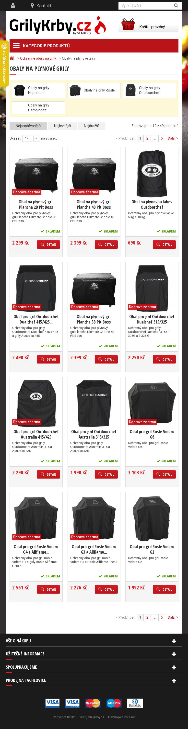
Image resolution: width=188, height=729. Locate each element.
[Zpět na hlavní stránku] (12, 58)
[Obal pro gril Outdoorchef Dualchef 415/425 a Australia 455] (36, 288)
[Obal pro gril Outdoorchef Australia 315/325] (94, 403)
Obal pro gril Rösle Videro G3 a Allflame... (94, 549)
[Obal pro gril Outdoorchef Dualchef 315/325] (152, 288)
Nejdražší (91, 126)
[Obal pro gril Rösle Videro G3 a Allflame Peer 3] (94, 518)
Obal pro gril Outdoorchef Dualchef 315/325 (152, 319)
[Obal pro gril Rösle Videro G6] (152, 403)
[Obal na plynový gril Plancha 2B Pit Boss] (36, 173)
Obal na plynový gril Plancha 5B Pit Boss (94, 319)
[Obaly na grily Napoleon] (19, 90)
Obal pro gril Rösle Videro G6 (152, 434)
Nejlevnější (62, 126)
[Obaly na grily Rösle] (75, 90)
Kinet (132, 717)
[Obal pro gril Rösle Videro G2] (152, 518)
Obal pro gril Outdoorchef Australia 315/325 (94, 434)
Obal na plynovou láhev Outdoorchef (151, 204)
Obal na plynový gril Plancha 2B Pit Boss (36, 204)
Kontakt (43, 5)
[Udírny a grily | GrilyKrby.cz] (58, 25)
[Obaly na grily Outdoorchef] (130, 90)
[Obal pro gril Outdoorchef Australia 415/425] (36, 403)
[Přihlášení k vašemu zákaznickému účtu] (13, 5)
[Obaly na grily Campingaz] (19, 103)
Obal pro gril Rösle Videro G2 (152, 549)
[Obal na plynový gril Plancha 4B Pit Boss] (94, 173)
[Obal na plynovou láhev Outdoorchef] (152, 173)
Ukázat (15, 138)
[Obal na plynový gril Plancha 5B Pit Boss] (94, 288)
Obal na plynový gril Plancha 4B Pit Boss (94, 204)
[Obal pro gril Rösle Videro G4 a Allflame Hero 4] (36, 518)
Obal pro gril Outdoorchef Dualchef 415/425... (36, 319)
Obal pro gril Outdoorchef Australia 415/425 (36, 434)
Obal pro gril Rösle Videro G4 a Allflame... (36, 549)
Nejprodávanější (28, 126)
